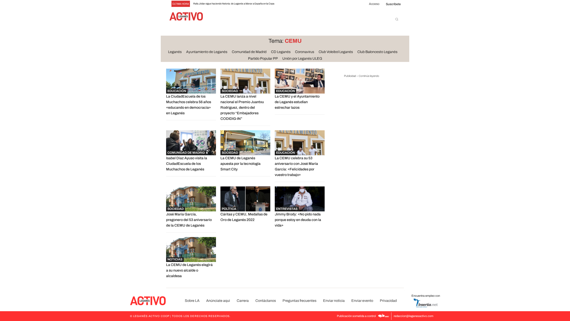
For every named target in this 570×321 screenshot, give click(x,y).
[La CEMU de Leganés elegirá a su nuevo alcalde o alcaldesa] (191, 249)
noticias (174, 259)
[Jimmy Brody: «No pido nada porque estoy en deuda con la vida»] (300, 198)
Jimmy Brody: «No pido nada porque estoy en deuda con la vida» (298, 219)
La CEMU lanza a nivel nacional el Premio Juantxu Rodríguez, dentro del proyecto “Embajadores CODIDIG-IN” (242, 107)
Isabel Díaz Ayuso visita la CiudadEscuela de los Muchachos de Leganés (186, 163)
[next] (291, 4)
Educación (176, 91)
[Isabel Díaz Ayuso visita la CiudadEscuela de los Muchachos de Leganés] (191, 142)
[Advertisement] (361, 150)
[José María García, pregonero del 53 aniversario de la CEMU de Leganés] (191, 198)
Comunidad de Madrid (186, 152)
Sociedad (230, 91)
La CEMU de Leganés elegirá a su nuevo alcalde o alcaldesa (189, 270)
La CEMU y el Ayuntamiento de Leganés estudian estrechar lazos (297, 101)
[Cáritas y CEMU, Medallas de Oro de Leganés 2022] (245, 198)
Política (229, 209)
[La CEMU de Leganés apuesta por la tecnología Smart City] (245, 142)
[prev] (284, 4)
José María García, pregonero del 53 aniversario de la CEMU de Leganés (189, 219)
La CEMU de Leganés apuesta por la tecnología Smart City (240, 163)
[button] (397, 19)
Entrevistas (286, 209)
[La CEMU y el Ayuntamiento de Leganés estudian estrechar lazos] (300, 81)
